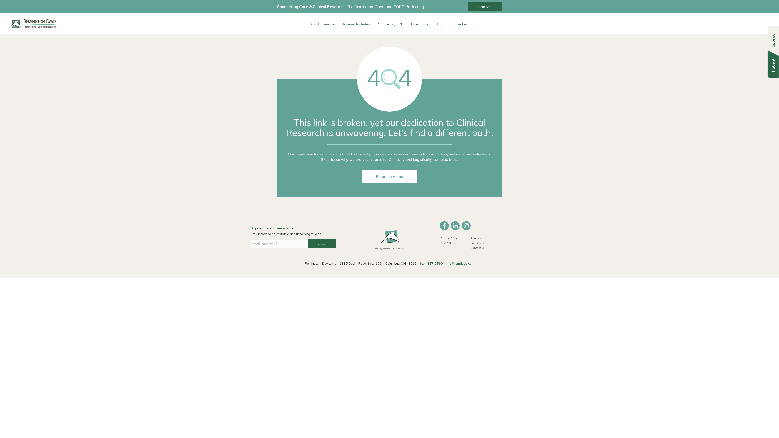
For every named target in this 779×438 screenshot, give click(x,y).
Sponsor (773, 39)
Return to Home (389, 176)
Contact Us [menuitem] (478, 247)
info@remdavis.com (460, 263)
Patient (773, 65)
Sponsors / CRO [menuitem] (391, 24)
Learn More (485, 7)
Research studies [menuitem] (357, 24)
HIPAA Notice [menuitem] (448, 243)
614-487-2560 (431, 263)
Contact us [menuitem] (459, 24)
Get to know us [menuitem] (323, 24)
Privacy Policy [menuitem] (448, 238)
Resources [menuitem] (419, 24)
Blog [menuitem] (439, 24)
